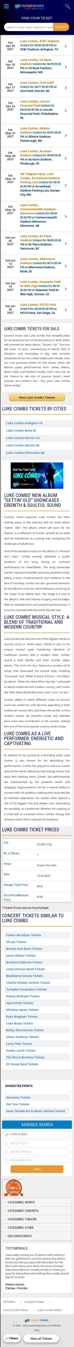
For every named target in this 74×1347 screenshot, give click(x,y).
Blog (37, 1330)
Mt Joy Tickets (16, 942)
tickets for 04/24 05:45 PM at (39, 109)
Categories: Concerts (23, 1211)
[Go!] (61, 27)
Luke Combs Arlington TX (24, 423)
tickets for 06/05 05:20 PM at (40, 242)
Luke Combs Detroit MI (22, 445)
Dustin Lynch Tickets (21, 1050)
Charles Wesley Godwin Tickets (28, 983)
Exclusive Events (20, 1236)
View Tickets (66, 46)
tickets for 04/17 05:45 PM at (38, 87)
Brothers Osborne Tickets (24, 962)
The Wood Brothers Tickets (25, 1057)
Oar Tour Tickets (17, 1104)
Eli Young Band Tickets (22, 1064)
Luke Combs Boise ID (21, 430)
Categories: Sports (21, 1202)
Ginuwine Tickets (18, 1097)
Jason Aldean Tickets (21, 955)
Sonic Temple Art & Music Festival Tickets (35, 1111)
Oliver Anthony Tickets (22, 1037)
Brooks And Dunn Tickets (24, 949)
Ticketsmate (29, 6)
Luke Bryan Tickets (19, 1023)
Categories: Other (21, 1228)
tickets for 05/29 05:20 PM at (39, 215)
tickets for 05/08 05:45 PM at (40, 157)
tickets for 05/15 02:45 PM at (40, 184)
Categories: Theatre (22, 1219)
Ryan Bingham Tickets (22, 1016)
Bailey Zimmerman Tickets (25, 1030)
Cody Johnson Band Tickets (25, 969)
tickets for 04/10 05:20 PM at (40, 66)
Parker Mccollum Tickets (23, 935)
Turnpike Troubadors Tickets (26, 989)
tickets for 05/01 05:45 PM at (40, 134)
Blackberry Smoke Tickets (24, 976)
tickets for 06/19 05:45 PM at (40, 288)
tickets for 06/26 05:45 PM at (38, 309)
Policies (56, 1325)
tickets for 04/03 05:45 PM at (39, 45)
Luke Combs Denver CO (23, 438)
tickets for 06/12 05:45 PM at (40, 265)
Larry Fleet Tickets (19, 1044)
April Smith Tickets (19, 1003)
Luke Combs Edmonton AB (25, 453)
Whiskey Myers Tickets (22, 1010)
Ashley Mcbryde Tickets (23, 996)
